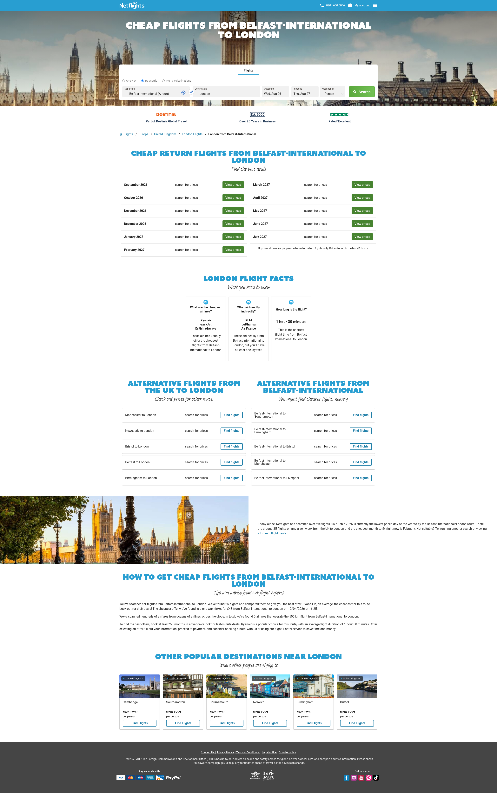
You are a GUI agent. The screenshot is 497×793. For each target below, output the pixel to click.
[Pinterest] (369, 777)
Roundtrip (151, 80)
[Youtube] (361, 777)
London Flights (192, 134)
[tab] (248, 70)
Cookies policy (287, 752)
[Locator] (183, 92)
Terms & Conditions (248, 752)
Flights (128, 134)
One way (131, 80)
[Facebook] (346, 777)
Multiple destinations (178, 80)
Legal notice (269, 752)
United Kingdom (165, 134)
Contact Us (208, 752)
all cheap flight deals (272, 533)
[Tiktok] (376, 777)
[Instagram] (354, 777)
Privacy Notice (226, 752)
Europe (144, 134)
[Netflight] (132, 5)
